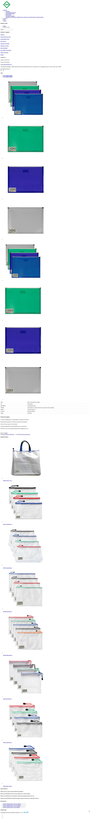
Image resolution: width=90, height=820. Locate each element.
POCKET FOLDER (10, 16)
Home (4, 26)
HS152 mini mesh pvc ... (7, 698)
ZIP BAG (8, 11)
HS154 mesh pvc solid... (7, 786)
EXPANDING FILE (10, 13)
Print (6, 433)
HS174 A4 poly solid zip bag (8, 434)
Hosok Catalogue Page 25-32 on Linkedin (12, 803)
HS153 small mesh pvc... (7, 742)
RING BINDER (17, 17)
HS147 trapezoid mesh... (7, 567)
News (4, 19)
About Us (5, 18)
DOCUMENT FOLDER (26, 17)
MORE (41, 17)
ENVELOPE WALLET (11, 12)
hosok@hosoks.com (7, 64)
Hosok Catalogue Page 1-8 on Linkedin (11, 807)
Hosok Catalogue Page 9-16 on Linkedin (11, 806)
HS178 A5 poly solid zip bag (24, 434)
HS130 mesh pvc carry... (7, 480)
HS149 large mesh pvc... (7, 611)
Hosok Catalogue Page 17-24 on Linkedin (12, 805)
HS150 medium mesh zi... (7, 655)
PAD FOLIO (8, 14)
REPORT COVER (10, 17)
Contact (4, 20)
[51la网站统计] (26, 812)
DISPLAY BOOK (36, 17)
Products (5, 10)
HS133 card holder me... (7, 524)
